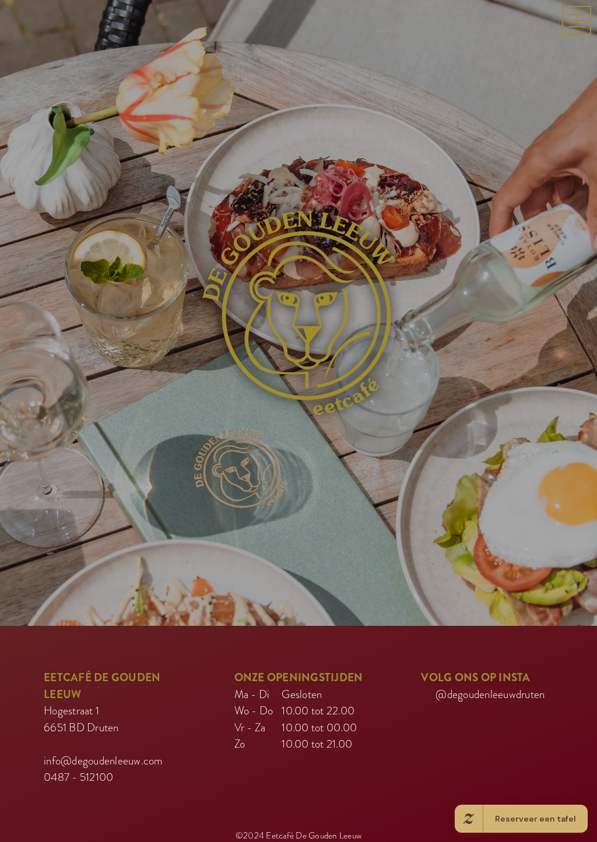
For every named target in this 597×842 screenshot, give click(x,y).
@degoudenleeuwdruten (490, 699)
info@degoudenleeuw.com (103, 766)
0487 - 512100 (78, 783)
